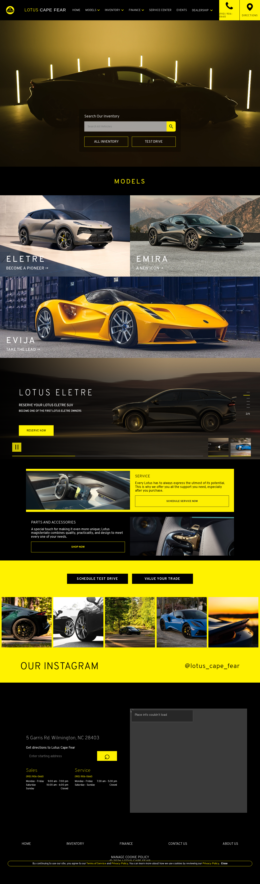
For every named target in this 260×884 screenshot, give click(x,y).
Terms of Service (96, 863)
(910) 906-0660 (35, 776)
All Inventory (106, 141)
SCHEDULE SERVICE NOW (182, 501)
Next (241, 447)
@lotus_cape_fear (212, 666)
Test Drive (154, 141)
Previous (219, 447)
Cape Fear (45, 10)
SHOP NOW (78, 546)
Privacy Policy (119, 863)
